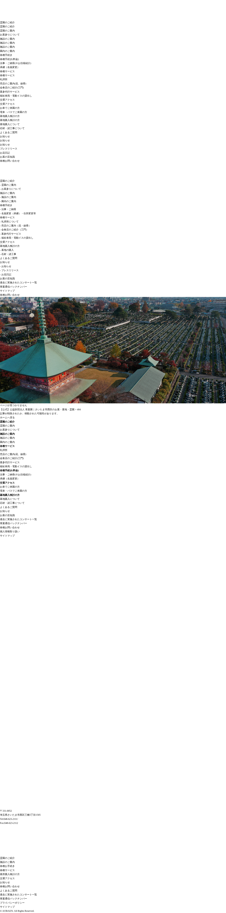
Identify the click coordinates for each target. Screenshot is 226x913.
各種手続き (6, 55)
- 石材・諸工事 (8, 254)
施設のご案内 (7, 38)
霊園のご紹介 (7, 22)
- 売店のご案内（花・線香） (15, 225)
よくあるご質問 (8, 132)
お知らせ (5, 136)
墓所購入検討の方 (10, 874)
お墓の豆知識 (7, 156)
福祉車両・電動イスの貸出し (16, 95)
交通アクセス (7, 99)
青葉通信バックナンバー (13, 286)
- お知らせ (5, 266)
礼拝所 (3, 79)
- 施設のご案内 (8, 197)
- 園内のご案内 (8, 201)
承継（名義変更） (10, 67)
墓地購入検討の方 (10, 116)
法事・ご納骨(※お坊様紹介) (15, 63)
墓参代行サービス (10, 91)
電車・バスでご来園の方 (13, 112)
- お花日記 (5, 274)
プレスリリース (8, 148)
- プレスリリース (9, 270)
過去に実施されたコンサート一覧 (18, 282)
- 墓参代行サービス (10, 233)
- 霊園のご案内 (8, 185)
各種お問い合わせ (10, 160)
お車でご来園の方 (10, 108)
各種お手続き (7, 866)
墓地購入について (10, 124)
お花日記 (5, 152)
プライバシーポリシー (12, 902)
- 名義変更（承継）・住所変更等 (18, 213)
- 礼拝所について (9, 221)
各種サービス (7, 71)
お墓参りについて (10, 34)
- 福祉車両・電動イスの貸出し (16, 237)
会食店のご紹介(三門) (12, 87)
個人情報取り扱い (10, 531)
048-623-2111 (10, 819)
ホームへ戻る (7, 417)
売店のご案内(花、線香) (13, 83)
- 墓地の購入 (7, 250)
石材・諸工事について (12, 128)
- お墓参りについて (10, 189)
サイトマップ (7, 290)
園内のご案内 (7, 51)
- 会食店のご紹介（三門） (14, 229)
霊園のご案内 (7, 30)
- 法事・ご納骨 (8, 209)
